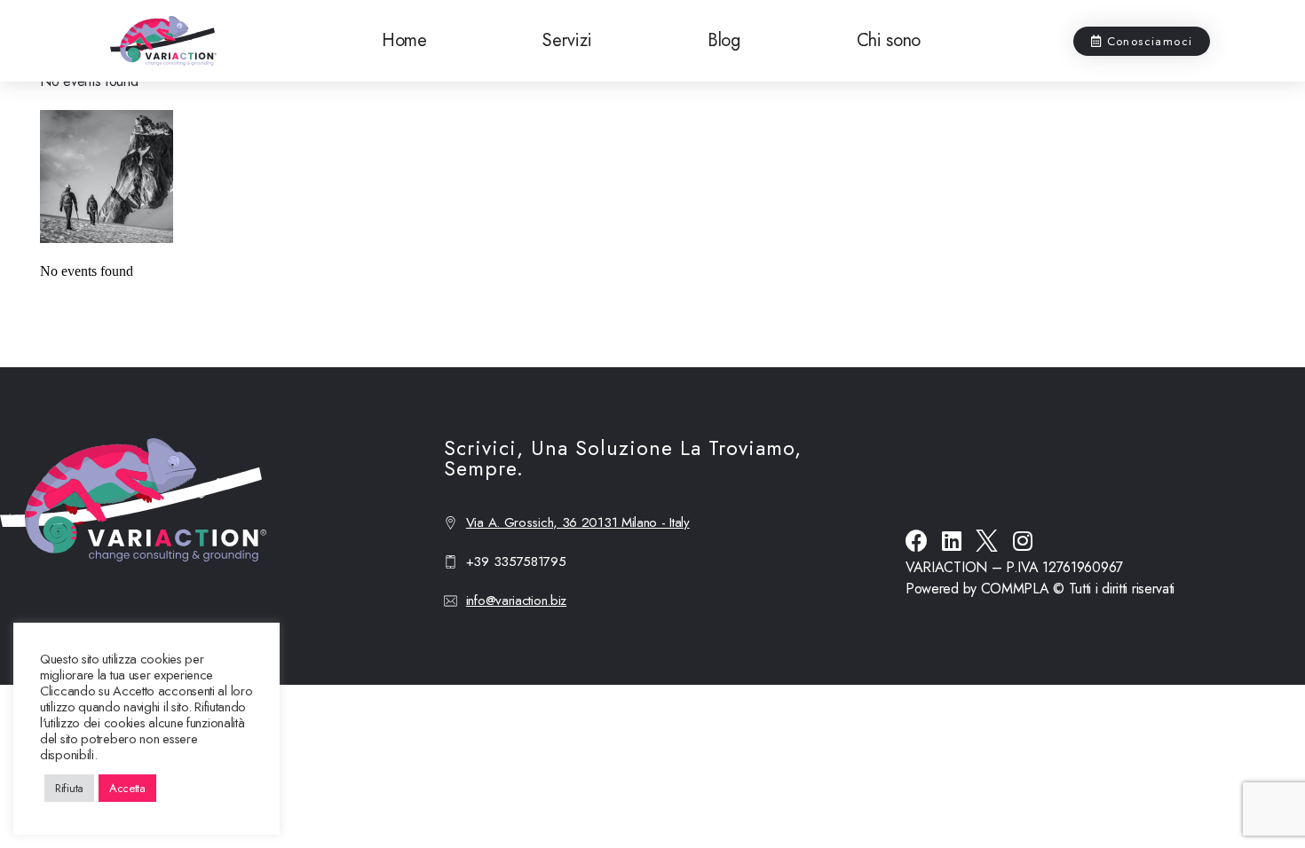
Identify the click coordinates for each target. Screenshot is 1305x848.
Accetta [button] (127, 788)
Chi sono (889, 40)
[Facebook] (917, 541)
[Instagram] (1022, 541)
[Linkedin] (952, 541)
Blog (724, 40)
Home (404, 40)
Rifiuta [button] (69, 788)
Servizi (566, 40)
